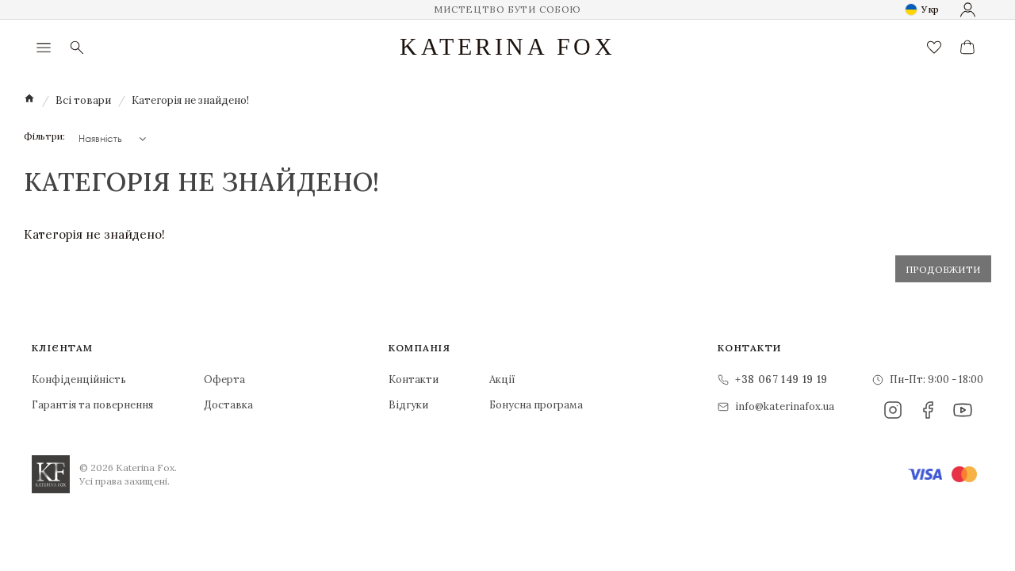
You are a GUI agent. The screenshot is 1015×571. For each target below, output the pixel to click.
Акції (502, 379)
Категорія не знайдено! (190, 100)
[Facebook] (927, 410)
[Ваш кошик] (967, 47)
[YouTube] (962, 410)
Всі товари (83, 100)
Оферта (224, 379)
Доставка (228, 405)
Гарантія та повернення (92, 405)
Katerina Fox (507, 47)
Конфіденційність (79, 379)
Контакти (414, 379)
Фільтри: (44, 136)
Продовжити (943, 269)
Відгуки (408, 405)
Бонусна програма (536, 405)
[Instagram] (893, 410)
